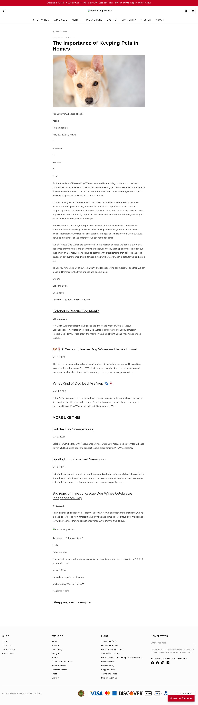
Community (57, 649)
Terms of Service (109, 673)
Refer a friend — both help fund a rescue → (121, 657)
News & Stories (59, 665)
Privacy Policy (107, 661)
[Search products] (4, 11)
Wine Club (60, 20)
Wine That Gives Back (62, 661)
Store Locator (8, 649)
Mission (146, 20)
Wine (4, 641)
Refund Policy (107, 665)
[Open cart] (193, 11)
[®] (99, 11)
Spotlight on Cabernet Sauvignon (79, 459)
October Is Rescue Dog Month (76, 311)
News (73, 134)
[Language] (185, 11)
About (160, 20)
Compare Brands (59, 669)
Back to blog (61, 31)
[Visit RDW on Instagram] (162, 662)
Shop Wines (41, 20)
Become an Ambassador (112, 649)
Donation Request (109, 645)
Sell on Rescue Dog (110, 653)
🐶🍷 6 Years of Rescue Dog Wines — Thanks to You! (95, 349)
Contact (55, 677)
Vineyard (56, 653)
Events (112, 20)
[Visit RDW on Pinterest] (157, 662)
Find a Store (93, 20)
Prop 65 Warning (109, 677)
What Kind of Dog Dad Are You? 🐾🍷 (83, 383)
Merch (76, 20)
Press (54, 673)
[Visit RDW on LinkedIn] (168, 662)
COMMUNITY (128, 20)
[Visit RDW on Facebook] (152, 662)
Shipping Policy (108, 669)
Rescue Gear (8, 653)
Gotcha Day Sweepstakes (73, 429)
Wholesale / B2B (109, 641)
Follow (57, 299)
